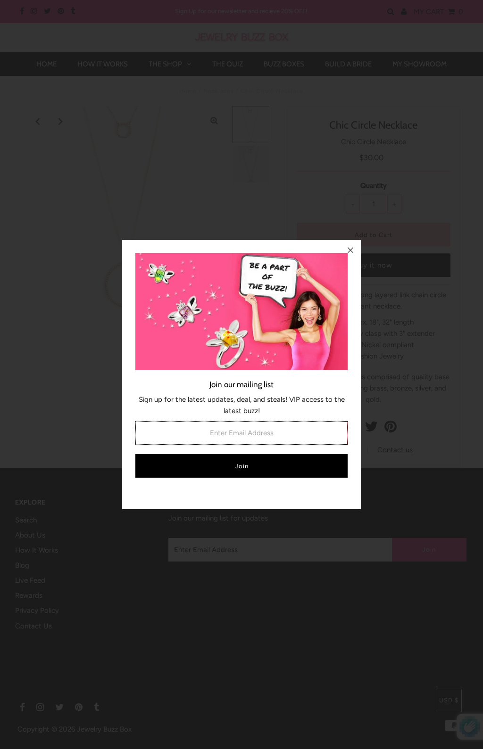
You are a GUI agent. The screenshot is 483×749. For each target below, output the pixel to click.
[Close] (350, 250)
